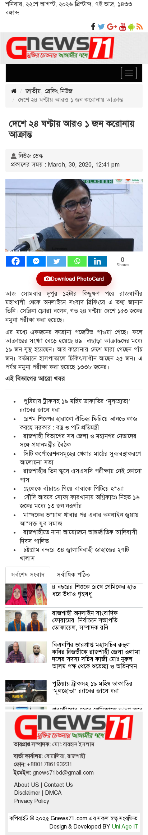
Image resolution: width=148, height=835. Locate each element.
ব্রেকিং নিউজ (59, 91)
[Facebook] (15, 261)
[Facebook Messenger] (36, 261)
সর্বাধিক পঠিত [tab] (73, 574)
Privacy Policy (31, 801)
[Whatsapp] (77, 261)
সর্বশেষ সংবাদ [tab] (28, 574)
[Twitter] (56, 261)
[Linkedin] (97, 261)
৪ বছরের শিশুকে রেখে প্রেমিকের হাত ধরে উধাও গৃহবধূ (94, 590)
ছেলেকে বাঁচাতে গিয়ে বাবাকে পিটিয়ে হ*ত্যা (73, 489)
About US (26, 785)
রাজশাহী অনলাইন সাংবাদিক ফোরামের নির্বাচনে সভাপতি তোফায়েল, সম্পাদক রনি (85, 620)
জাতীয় (33, 91)
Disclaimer (27, 793)
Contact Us (58, 785)
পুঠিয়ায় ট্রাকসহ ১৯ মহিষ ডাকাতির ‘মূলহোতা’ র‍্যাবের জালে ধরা (92, 687)
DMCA (53, 793)
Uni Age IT (125, 826)
